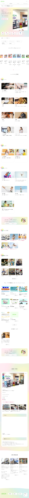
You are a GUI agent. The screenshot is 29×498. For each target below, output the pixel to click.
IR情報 (14, 493)
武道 (4, 180)
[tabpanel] (19, 58)
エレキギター (16, 91)
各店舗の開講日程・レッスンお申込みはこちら (10, 223)
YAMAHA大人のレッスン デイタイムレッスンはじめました (5, 320)
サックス (16, 106)
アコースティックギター (21, 91)
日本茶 (8, 209)
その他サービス (18, 41)
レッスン (4, 3)
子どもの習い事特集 (21, 306)
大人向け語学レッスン (17, 156)
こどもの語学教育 (4, 156)
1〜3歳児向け (3, 135)
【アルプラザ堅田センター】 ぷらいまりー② (19, 63)
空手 (2, 194)
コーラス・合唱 (24, 135)
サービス (18, 3)
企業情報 (10, 493)
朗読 (19, 157)
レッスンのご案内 (4, 41)
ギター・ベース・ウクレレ (18, 90)
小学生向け (10, 135)
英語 (15, 157)
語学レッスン (4, 145)
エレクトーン (5, 91)
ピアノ (3, 91)
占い (3, 210)
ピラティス (18, 194)
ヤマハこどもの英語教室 (21, 240)
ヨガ (15, 194)
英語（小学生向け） (9, 157)
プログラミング (7, 180)
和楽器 (16, 119)
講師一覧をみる (14, 278)
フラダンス (23, 180)
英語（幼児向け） (4, 157)
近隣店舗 (10, 43)
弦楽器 (3, 119)
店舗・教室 (11, 3)
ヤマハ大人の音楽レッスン (13, 240)
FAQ (24, 495)
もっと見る (14, 324)
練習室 (2, 338)
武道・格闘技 (3, 193)
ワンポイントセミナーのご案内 (5, 306)
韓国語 (17, 157)
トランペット (22, 106)
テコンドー (7, 194)
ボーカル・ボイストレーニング (18, 135)
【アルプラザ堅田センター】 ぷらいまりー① (15, 63)
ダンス (3, 180)
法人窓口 (20, 493)
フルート (19, 106)
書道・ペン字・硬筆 (4, 209)
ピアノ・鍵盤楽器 (4, 90)
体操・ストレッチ (22, 194)
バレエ (16, 180)
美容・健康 (16, 193)
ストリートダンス (19, 180)
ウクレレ (20, 92)
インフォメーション (11, 41)
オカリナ (25, 106)
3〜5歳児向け (7, 135)
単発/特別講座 (12, 306)
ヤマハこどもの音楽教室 (4, 240)
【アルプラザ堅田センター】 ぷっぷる (11, 62)
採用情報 (25, 493)
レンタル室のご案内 (12, 319)
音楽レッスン (4, 79)
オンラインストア (25, 3)
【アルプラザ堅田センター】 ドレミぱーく (6, 62)
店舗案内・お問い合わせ (3, 43)
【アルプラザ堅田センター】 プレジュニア (24, 63)
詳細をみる (7, 295)
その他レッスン (4, 168)
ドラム (3, 106)
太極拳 (4, 194)
